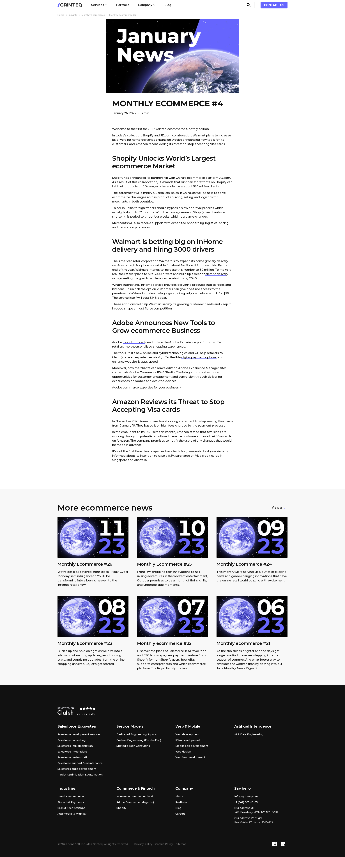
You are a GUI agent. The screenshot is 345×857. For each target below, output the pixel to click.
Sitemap (181, 844)
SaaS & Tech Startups (71, 808)
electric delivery (216, 274)
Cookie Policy (164, 844)
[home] (70, 5)
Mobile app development (191, 745)
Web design (183, 751)
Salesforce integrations (73, 751)
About (179, 796)
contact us (274, 5)
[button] (99, 5)
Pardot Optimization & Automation (80, 774)
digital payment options (199, 357)
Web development (187, 734)
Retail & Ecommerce (71, 796)
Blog (167, 5)
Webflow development (190, 757)
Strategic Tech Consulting (133, 745)
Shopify (121, 808)
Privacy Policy (143, 844)
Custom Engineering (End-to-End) (138, 740)
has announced (135, 178)
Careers (180, 813)
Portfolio (122, 5)
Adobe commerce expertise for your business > (146, 387)
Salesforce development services (79, 734)
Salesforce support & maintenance (80, 763)
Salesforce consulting (72, 740)
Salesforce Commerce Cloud (134, 796)
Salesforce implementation (75, 745)
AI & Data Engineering (248, 734)
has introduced (134, 342)
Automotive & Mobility (72, 813)
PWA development (187, 740)
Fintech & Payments (71, 802)
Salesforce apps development (77, 768)
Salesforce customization (74, 757)
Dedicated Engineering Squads (136, 734)
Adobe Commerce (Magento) (135, 802)
